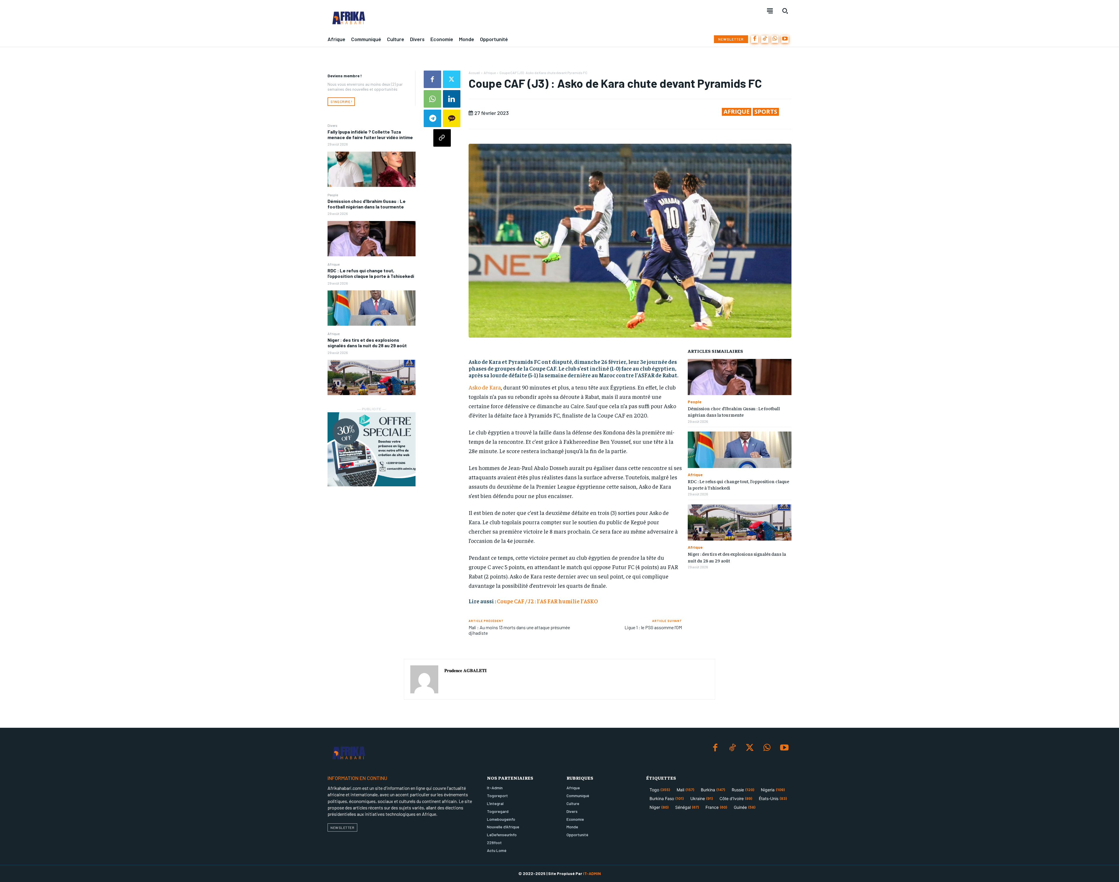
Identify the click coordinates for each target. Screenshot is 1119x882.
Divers (332, 125)
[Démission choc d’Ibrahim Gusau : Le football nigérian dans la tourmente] (372, 238)
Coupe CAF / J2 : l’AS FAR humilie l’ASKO (547, 600)
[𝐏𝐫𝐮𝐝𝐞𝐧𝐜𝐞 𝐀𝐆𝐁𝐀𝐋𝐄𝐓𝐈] (424, 679)
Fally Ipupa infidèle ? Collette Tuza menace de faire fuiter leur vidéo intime (370, 134)
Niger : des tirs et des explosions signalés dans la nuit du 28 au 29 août (367, 342)
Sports (765, 111)
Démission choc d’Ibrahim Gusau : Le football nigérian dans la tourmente (367, 203)
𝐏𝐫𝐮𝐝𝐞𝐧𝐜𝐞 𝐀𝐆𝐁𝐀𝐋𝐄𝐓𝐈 (465, 670)
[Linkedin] (451, 99)
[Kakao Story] (451, 118)
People (333, 195)
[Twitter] (451, 79)
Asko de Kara (485, 387)
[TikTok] (764, 39)
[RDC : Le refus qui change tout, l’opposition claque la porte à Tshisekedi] (372, 308)
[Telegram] (432, 118)
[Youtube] (785, 39)
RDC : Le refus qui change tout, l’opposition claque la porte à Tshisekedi (371, 273)
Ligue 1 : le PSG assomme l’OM (653, 627)
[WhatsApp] (775, 39)
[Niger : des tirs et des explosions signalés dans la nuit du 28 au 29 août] (372, 377)
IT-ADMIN (592, 873)
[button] (785, 10)
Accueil (474, 73)
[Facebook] (754, 39)
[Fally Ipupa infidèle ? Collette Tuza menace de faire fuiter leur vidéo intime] (372, 169)
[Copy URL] (442, 138)
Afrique (333, 264)
